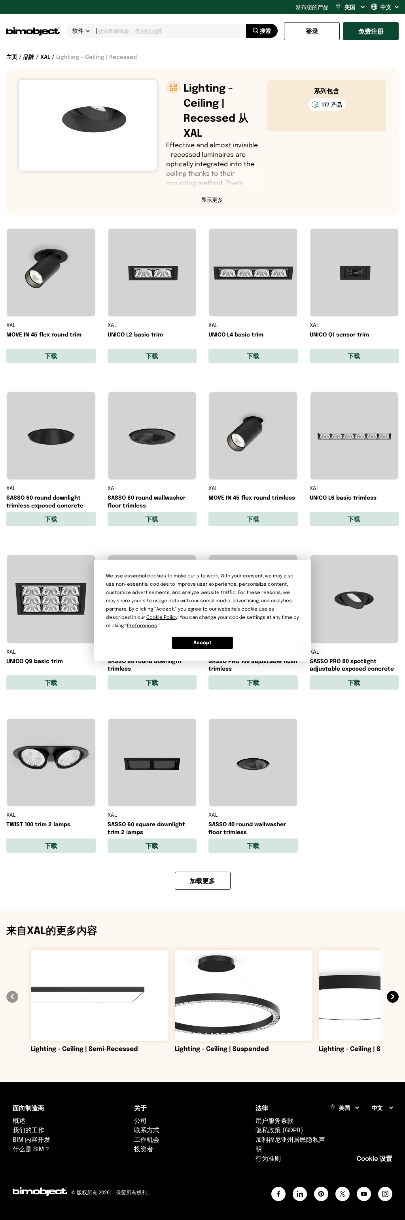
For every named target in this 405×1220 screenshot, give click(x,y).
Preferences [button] (142, 625)
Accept (202, 642)
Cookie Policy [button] (161, 617)
